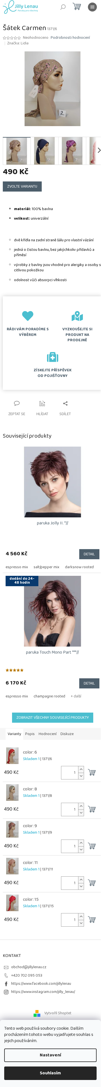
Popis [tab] (30, 734)
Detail (89, 554)
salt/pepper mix (46, 567)
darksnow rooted (79, 567)
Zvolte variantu (22, 186)
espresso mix (17, 567)
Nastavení (50, 1055)
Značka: (18, 43)
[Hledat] (63, 7)
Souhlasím (50, 1073)
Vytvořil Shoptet (57, 1013)
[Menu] (92, 7)
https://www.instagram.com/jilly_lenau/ (43, 992)
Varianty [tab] (14, 734)
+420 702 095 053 (26, 975)
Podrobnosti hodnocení (70, 38)
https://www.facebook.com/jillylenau (41, 984)
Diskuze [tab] (67, 734)
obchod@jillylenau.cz (28, 967)
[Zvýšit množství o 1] (81, 769)
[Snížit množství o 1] (81, 776)
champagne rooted (49, 696)
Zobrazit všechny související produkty (53, 718)
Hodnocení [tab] (48, 734)
